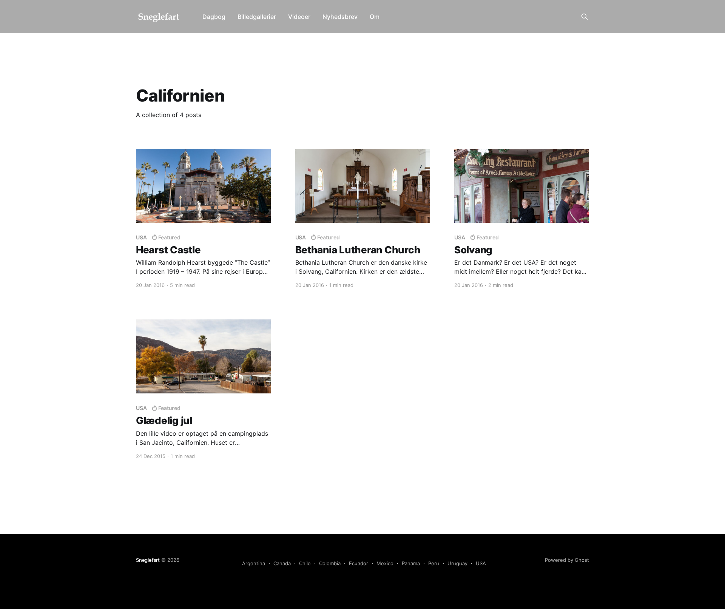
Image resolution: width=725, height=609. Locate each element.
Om (374, 16)
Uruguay (457, 563)
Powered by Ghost (567, 560)
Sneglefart (148, 560)
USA (481, 563)
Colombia (330, 563)
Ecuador (358, 563)
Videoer (299, 16)
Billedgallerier (257, 16)
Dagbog (213, 16)
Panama (411, 563)
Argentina (253, 563)
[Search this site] (584, 17)
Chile (305, 563)
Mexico (384, 563)
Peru (433, 563)
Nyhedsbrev (340, 16)
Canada (282, 563)
